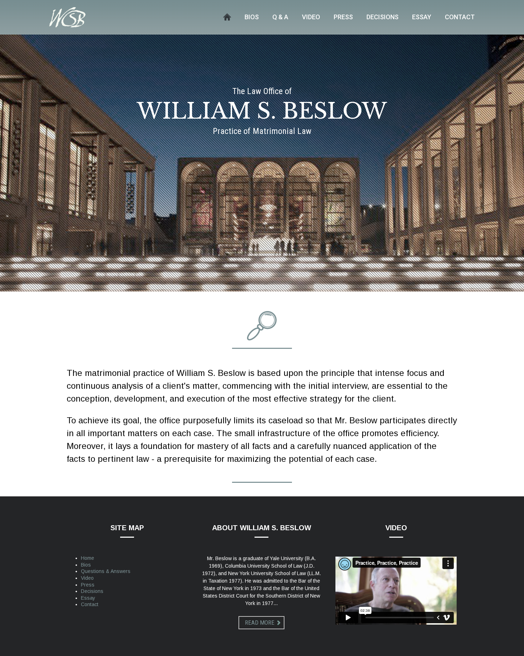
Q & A (280, 17)
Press (343, 17)
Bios (252, 17)
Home (227, 17)
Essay (421, 17)
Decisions (382, 17)
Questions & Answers (105, 571)
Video (311, 17)
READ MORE (259, 622)
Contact (460, 17)
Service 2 (262, 326)
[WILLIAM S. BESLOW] (67, 17)
